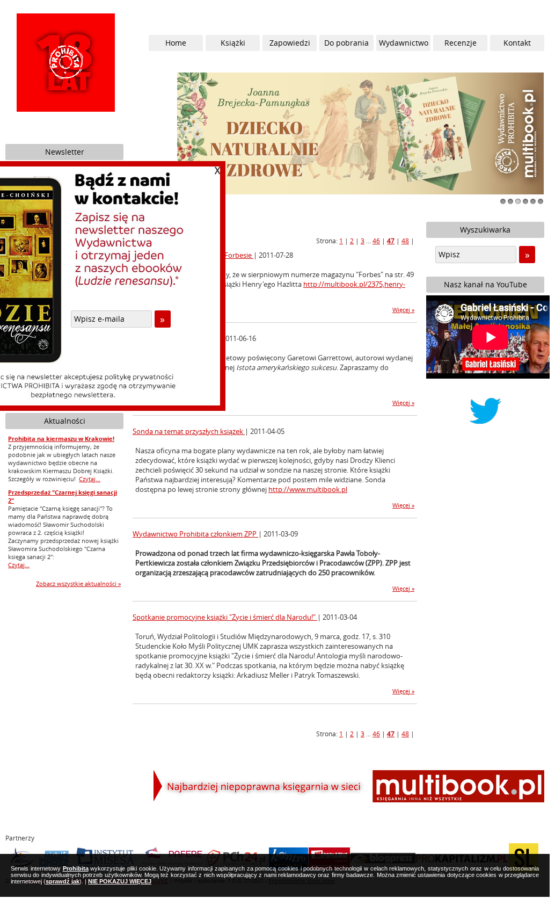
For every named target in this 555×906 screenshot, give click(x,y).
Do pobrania (346, 43)
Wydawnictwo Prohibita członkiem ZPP (195, 534)
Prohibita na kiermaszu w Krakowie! (61, 438)
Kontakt (517, 43)
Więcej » (403, 310)
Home (175, 43)
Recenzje (460, 43)
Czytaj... (89, 479)
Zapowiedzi (289, 43)
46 (376, 240)
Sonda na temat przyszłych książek (189, 431)
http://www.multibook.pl (307, 489)
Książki (233, 43)
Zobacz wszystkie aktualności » (78, 583)
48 (405, 240)
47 (391, 240)
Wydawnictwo (403, 43)
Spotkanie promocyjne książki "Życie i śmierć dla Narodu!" (225, 617)
